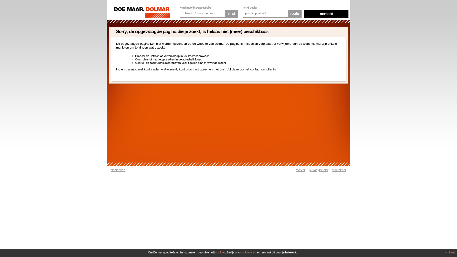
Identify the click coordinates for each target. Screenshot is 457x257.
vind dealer (250, 7)
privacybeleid (318, 170)
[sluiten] (450, 252)
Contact (326, 14)
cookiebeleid (248, 252)
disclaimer (339, 170)
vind (231, 13)
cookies (220, 252)
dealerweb (118, 170)
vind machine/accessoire (195, 7)
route (294, 13)
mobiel (300, 170)
